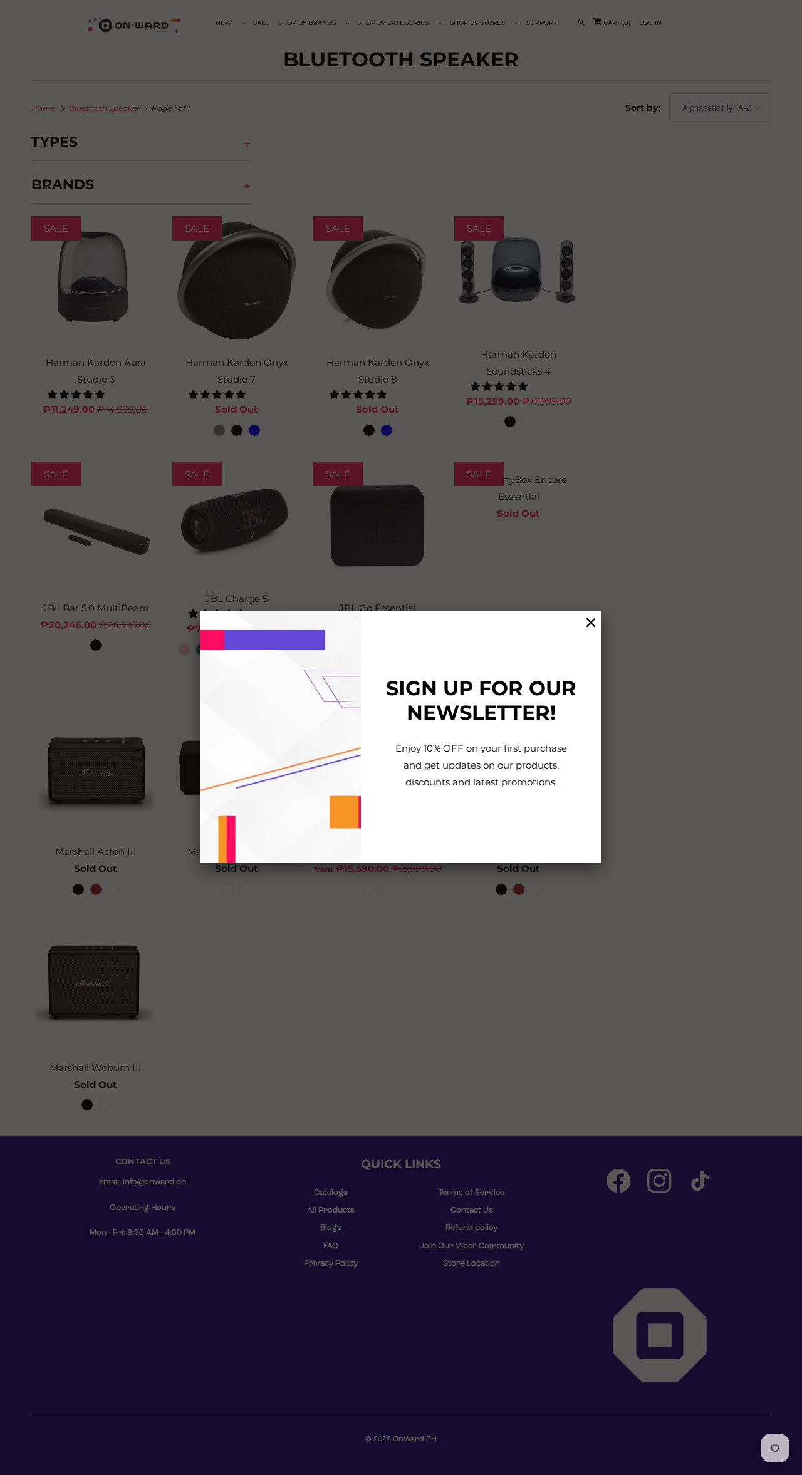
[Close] (590, 622)
